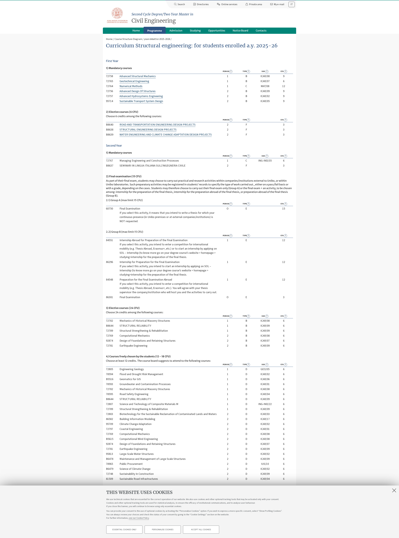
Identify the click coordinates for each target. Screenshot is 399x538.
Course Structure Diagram (128, 39)
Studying (195, 30)
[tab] (291, 4)
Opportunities (216, 30)
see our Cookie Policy (139, 518)
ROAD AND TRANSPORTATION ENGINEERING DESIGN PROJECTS (157, 125)
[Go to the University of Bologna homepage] (117, 15)
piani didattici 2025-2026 (157, 39)
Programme (154, 30)
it (292, 4)
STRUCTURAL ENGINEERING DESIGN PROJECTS (148, 130)
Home (136, 30)
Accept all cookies (201, 529)
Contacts (261, 30)
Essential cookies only (124, 529)
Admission (175, 30)
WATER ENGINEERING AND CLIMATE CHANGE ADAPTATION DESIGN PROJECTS (166, 135)
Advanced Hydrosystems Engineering (141, 96)
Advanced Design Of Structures (138, 91)
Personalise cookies (162, 529)
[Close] (394, 490)
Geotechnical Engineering (134, 81)
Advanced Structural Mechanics (138, 76)
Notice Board (240, 30)
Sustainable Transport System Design (141, 101)
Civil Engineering (162, 18)
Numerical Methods (131, 86)
